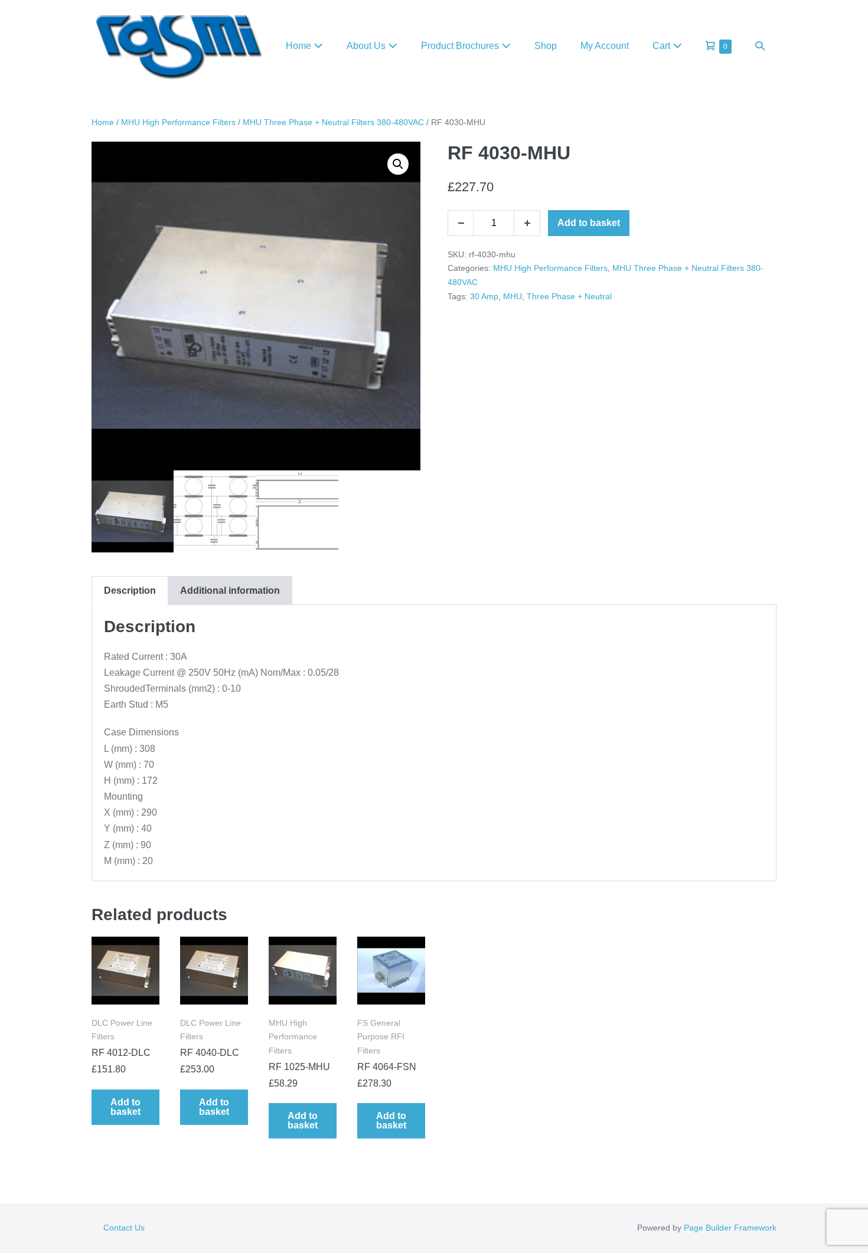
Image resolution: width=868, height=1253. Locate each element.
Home (300, 46)
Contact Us (124, 1227)
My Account (604, 46)
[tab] (130, 590)
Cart (662, 46)
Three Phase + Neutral (569, 296)
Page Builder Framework (730, 1227)
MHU (512, 296)
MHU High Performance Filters (178, 122)
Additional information (230, 590)
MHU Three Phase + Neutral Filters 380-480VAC (333, 122)
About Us (367, 46)
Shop (545, 46)
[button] (759, 46)
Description (130, 590)
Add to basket (588, 223)
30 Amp (484, 296)
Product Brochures (461, 46)
